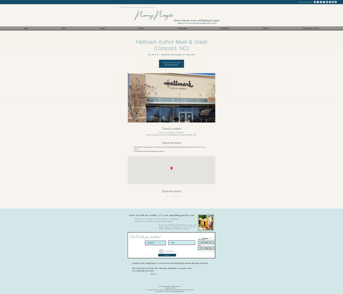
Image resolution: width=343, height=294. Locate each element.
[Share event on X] (171, 196)
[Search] (213, 15)
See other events (171, 65)
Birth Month (201, 239)
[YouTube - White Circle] (327, 2)
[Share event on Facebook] (167, 196)
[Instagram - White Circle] (321, 2)
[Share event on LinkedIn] (176, 196)
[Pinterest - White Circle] (324, 2)
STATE (199, 245)
